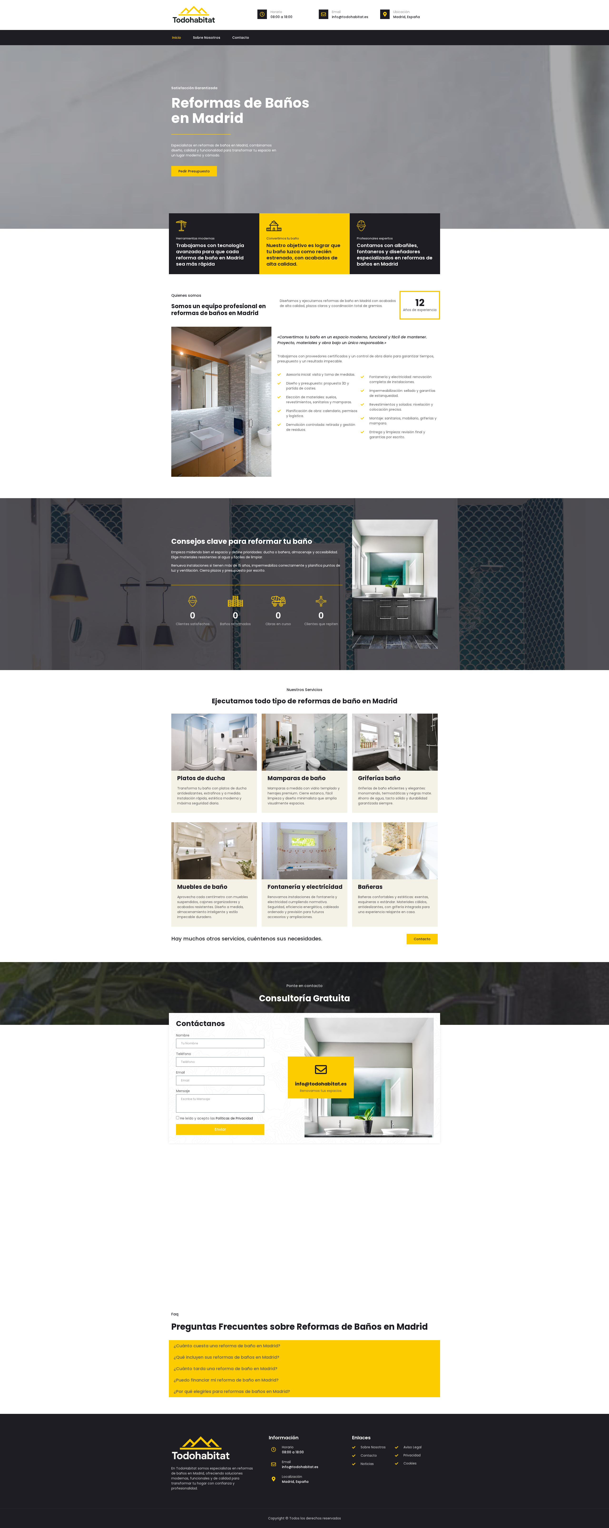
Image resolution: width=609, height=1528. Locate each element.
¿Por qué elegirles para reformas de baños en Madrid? (232, 1391)
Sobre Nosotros (206, 37)
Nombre (182, 1035)
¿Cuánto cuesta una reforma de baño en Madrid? (227, 1346)
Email (336, 12)
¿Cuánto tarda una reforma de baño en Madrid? (225, 1369)
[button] (304, 1346)
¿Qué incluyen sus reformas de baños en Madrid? (226, 1357)
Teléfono (183, 1053)
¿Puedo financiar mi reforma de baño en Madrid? (226, 1380)
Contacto (240, 37)
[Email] (323, 14)
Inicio (176, 37)
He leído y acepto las (216, 1118)
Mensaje (183, 1091)
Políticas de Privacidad (234, 1118)
